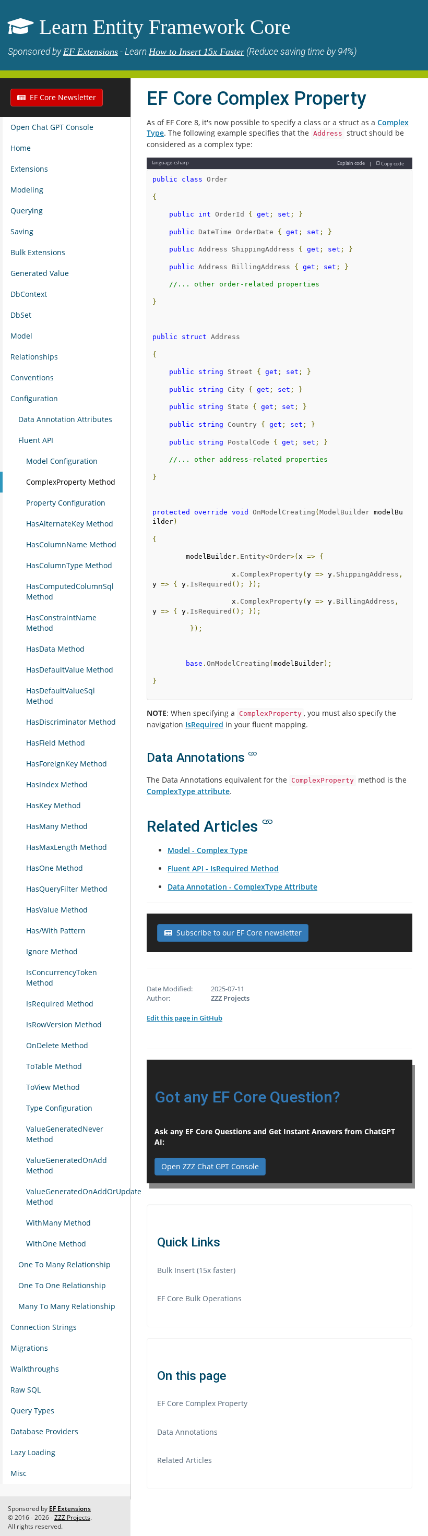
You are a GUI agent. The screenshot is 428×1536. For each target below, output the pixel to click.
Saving (21, 231)
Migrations (29, 1348)
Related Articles (184, 1460)
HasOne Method (54, 868)
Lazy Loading (32, 1452)
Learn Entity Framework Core (165, 27)
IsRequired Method (59, 1004)
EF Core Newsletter (61, 97)
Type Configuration (59, 1108)
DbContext (28, 294)
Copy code (392, 163)
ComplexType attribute (188, 791)
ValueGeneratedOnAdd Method (66, 1165)
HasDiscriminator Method (71, 722)
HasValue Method (57, 910)
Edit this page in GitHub (184, 1018)
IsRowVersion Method (64, 1024)
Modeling (26, 190)
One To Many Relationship (64, 1264)
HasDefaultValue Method (69, 670)
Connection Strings (43, 1327)
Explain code (351, 163)
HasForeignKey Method (66, 764)
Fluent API (35, 440)
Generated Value (39, 273)
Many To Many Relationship (66, 1306)
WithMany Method (58, 1223)
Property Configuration (65, 503)
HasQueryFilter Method (67, 889)
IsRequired (204, 724)
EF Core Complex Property (202, 1403)
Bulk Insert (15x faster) (196, 1270)
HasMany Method (57, 826)
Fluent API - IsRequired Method (223, 868)
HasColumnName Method (71, 544)
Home (20, 148)
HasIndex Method (57, 784)
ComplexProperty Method (70, 482)
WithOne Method (56, 1244)
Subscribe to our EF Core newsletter (237, 933)
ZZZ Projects (72, 1517)
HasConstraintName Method (61, 623)
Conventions (32, 377)
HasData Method (55, 649)
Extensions (29, 169)
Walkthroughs (34, 1369)
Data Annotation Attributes (65, 419)
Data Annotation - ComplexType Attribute (242, 887)
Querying (26, 210)
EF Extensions (90, 51)
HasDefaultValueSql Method (60, 696)
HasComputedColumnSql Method (70, 591)
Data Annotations (187, 1432)
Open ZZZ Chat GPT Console (210, 1166)
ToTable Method (54, 1066)
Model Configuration (62, 461)
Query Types (32, 1410)
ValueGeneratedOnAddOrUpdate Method (78, 1196)
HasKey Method (53, 805)
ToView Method (53, 1087)
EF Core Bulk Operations (199, 1298)
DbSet (20, 315)
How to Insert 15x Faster (196, 51)
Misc (18, 1473)
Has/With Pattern (56, 930)
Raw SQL (25, 1390)
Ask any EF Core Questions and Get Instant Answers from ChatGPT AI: (274, 1136)
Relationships (34, 357)
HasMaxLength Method (66, 847)
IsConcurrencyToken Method (61, 977)
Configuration (34, 398)
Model (21, 336)
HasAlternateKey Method (69, 524)
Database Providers (44, 1431)
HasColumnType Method (69, 565)
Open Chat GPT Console (51, 127)
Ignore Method (52, 951)
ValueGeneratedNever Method (64, 1134)
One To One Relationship (62, 1285)
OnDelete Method (57, 1045)
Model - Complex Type (207, 850)
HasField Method (55, 743)
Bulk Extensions (37, 252)
